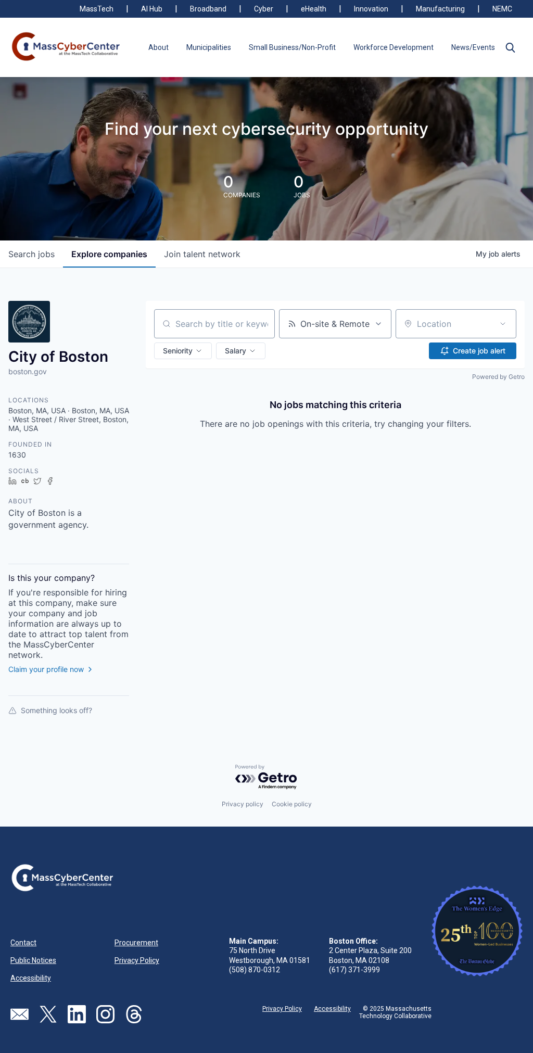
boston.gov (27, 371)
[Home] (66, 47)
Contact (23, 942)
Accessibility (30, 978)
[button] (510, 47)
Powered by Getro (498, 376)
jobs (31, 254)
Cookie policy (292, 804)
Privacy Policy (137, 960)
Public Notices (33, 960)
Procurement (136, 942)
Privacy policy (242, 804)
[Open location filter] (502, 323)
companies (109, 254)
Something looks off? (56, 710)
